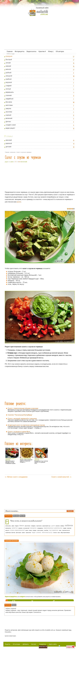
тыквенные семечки (10, 532)
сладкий (8, 85)
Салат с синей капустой (60, 477)
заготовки (9, 105)
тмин (60, 530)
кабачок (69, 525)
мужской (9, 143)
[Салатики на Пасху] (39, 568)
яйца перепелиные (65, 532)
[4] (72, 208)
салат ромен (40, 530)
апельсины (8, 525)
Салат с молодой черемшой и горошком (22, 418)
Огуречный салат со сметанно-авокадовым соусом (26, 425)
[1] (67, 208)
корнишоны (8, 528)
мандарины (40, 528)
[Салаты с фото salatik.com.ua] (38, 13)
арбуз (13, 525)
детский (8, 146)
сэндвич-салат (11, 125)
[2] (69, 208)
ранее (19, 202)
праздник (9, 56)
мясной (8, 69)
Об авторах (60, 51)
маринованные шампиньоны (53, 528)
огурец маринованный (17, 530)
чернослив (28, 532)
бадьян (17, 525)
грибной (8, 79)
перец (30, 530)
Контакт (33, 644)
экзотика (9, 112)
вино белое (27, 525)
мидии (64, 528)
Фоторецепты (19, 51)
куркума (20, 528)
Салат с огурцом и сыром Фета (19, 431)
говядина (33, 525)
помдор (34, 530)
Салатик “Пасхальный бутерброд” (20, 415)
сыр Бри (46, 530)
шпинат (38, 532)
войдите (22, 596)
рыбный (8, 72)
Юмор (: (51, 51)
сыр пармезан (53, 530)
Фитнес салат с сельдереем (17, 477)
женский (9, 140)
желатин (58, 525)
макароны (33, 528)
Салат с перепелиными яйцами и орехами (23, 408)
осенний (9, 95)
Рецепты (7, 644)
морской (9, 82)
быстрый (9, 59)
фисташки (18, 532)
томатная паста (66, 530)
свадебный (9, 99)
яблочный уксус (47, 532)
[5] (74, 208)
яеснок (55, 532)
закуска (8, 108)
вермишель (10, 92)
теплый (8, 89)
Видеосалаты (31, 51)
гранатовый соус (46, 525)
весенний (9, 118)
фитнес (8, 121)
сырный (8, 115)
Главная (10, 51)
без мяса (9, 102)
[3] (71, 208)
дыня (53, 525)
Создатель (42, 644)
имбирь (62, 525)
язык (59, 532)
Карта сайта (53, 644)
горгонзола (39, 525)
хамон (23, 532)
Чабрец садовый (10, 608)
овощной (9, 76)
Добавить (26, 644)
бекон (21, 526)
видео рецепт (10, 128)
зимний (8, 66)
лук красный (26, 528)
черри (33, 532)
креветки (15, 528)
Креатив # (42, 51)
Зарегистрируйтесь (11, 596)
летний (8, 63)
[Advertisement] (38, 35)
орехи (26, 530)
